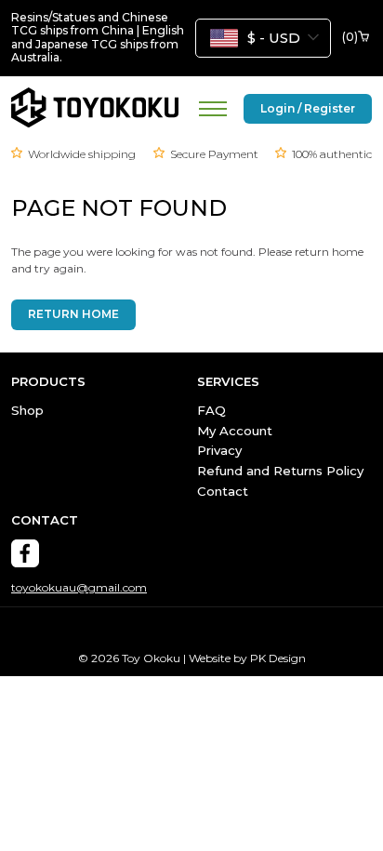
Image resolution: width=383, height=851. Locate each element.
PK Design (278, 658)
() (350, 37)
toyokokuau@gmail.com (79, 587)
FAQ (211, 410)
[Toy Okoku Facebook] (25, 553)
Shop (27, 410)
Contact (222, 491)
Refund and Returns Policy (280, 470)
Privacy (219, 450)
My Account (234, 430)
